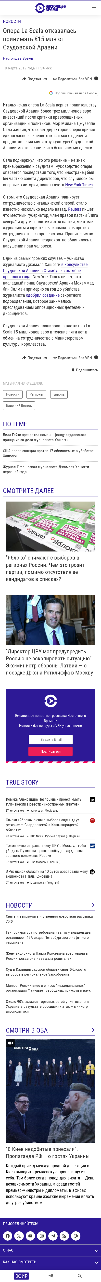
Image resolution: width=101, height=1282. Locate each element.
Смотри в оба (27, 1030)
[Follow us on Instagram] (41, 1236)
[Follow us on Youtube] (30, 1236)
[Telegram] (50, 1276)
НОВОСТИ (19, 905)
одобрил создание (43, 295)
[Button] (34, 79)
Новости (12, 21)
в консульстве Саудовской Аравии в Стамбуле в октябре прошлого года (45, 270)
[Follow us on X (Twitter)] (19, 1236)
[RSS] (64, 1236)
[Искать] (79, 1276)
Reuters (74, 209)
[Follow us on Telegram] (53, 1236)
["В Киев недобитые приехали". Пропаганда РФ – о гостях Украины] (50, 1091)
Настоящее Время (18, 58)
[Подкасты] (75, 1236)
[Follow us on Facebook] (7, 1236)
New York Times (79, 184)
